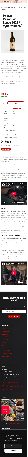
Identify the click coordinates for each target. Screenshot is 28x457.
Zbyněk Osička (5, 356)
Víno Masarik (4, 348)
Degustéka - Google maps (14, 379)
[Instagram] (7, 389)
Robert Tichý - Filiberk (7, 353)
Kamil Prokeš (4, 337)
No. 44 (3, 345)
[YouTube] (10, 389)
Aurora (3, 328)
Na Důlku (3, 342)
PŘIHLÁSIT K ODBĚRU (14, 316)
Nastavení (13, 446)
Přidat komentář (6, 149)
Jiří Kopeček (17, 109)
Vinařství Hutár (5, 331)
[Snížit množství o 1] (6, 103)
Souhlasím (13, 450)
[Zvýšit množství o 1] (2, 103)
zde (11, 442)
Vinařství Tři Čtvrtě (6, 350)
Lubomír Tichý (5, 339)
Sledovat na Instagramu (14, 423)
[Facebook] (3, 389)
